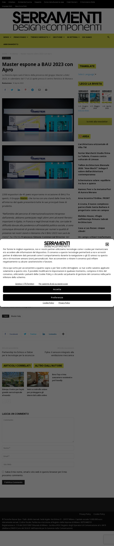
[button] (107, 244)
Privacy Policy (64, 303)
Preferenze (57, 297)
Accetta (57, 289)
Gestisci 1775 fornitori (24, 284)
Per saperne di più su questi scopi (53, 284)
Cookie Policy (48, 303)
